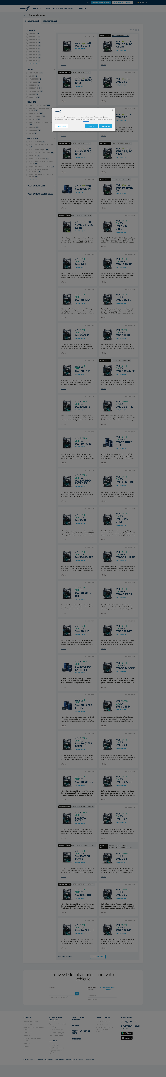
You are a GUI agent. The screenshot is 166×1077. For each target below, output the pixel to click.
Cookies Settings (62, 126)
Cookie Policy (86, 121)
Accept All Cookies (105, 126)
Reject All (91, 126)
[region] (83, 120)
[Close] (112, 110)
